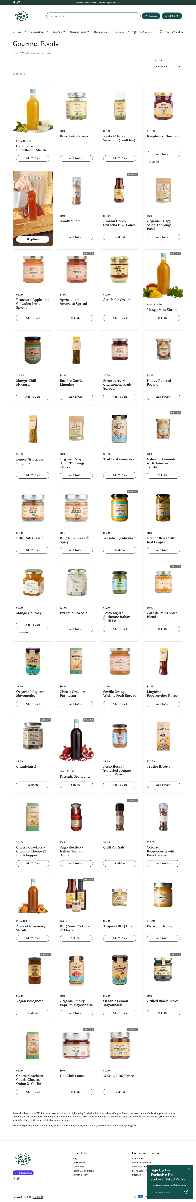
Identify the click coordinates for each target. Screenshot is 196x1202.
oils (151, 1113)
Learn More (78, 1162)
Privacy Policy (79, 1174)
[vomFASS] (21, 16)
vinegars (158, 1113)
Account (153, 16)
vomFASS (38, 1196)
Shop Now (33, 239)
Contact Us (138, 1158)
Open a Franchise (141, 1162)
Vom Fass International (144, 1166)
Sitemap (136, 1174)
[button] (172, 16)
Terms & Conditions (83, 1170)
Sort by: (158, 59)
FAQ (74, 1158)
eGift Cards (78, 1166)
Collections (27, 52)
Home (15, 52)
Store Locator (139, 1170)
